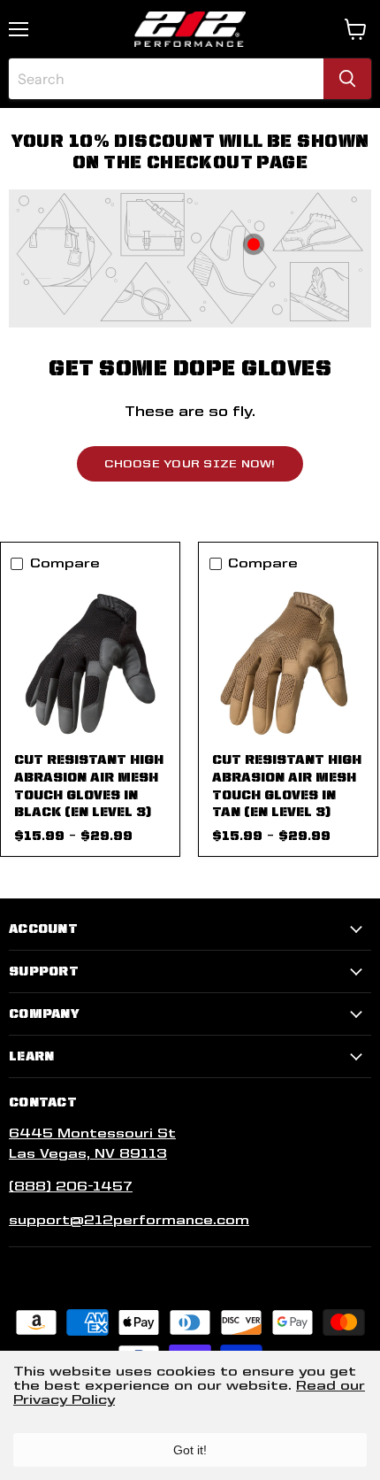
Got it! (190, 1450)
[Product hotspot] (253, 244)
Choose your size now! (189, 463)
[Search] (347, 78)
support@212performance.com (129, 1220)
